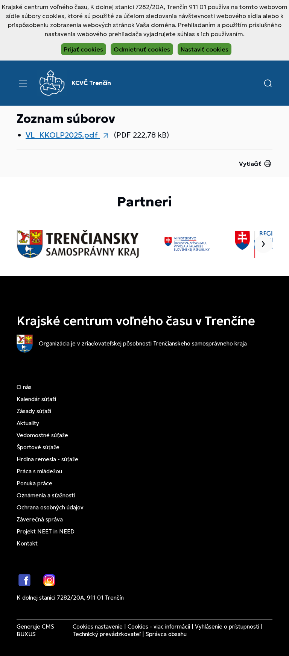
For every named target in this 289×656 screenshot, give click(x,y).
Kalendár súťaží (36, 399)
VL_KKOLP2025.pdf (63, 135)
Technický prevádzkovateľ (107, 634)
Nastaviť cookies (204, 49)
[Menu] (23, 83)
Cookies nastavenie (98, 626)
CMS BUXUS (35, 630)
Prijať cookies (83, 49)
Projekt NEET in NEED (46, 531)
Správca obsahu (166, 634)
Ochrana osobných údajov (50, 507)
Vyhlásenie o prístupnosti (227, 626)
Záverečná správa (40, 519)
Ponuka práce (34, 483)
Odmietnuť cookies (142, 49)
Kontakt (27, 543)
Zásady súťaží (34, 411)
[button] (268, 83)
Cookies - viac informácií (159, 626)
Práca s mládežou (39, 471)
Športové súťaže (38, 447)
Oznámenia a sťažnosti (46, 495)
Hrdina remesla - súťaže (47, 459)
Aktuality (28, 423)
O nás (24, 387)
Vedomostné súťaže (42, 435)
